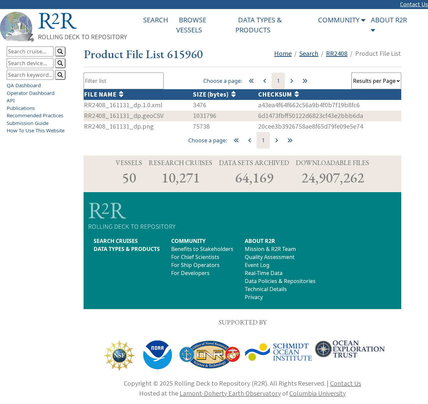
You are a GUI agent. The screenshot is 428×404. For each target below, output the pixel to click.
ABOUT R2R (260, 241)
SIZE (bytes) (212, 94)
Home (283, 53)
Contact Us (414, 4)
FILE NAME (101, 94)
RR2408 (336, 53)
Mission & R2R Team (270, 249)
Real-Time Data (264, 273)
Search (308, 53)
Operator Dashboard (31, 92)
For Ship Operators (195, 265)
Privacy (254, 297)
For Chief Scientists (195, 257)
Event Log (257, 265)
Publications (21, 107)
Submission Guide (27, 122)
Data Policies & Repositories (280, 281)
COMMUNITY (188, 241)
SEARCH (155, 19)
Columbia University (317, 393)
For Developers (190, 273)
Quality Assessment (270, 257)
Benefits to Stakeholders (202, 249)
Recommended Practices (35, 115)
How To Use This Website (36, 130)
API (11, 100)
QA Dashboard (24, 85)
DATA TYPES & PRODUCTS (127, 249)
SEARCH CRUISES (116, 241)
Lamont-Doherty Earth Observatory (230, 393)
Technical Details (266, 289)
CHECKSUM (276, 94)
